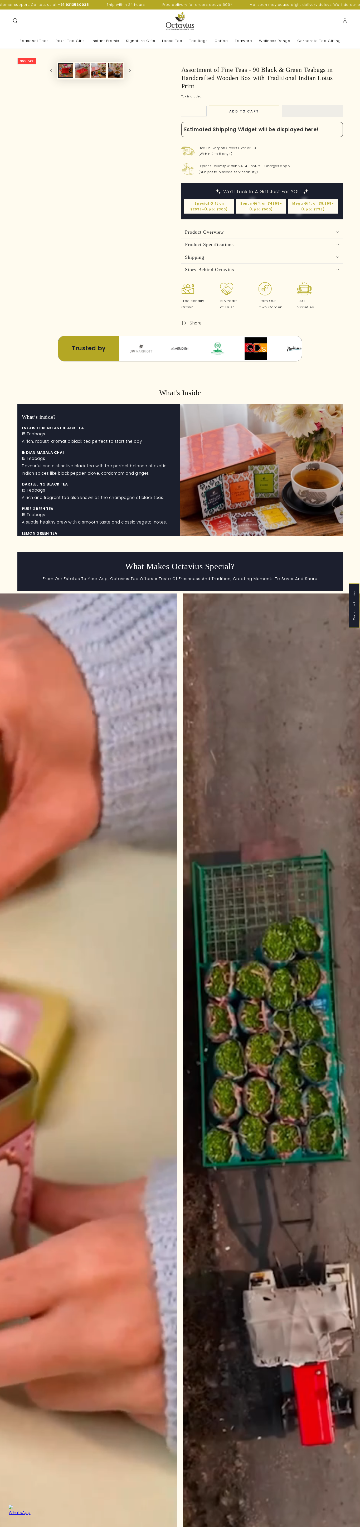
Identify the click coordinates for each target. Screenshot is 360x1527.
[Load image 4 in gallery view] (115, 75)
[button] (312, 111)
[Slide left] (51, 70)
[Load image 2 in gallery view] (82, 75)
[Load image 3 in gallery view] (98, 75)
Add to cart (244, 111)
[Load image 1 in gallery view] (65, 75)
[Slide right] (129, 70)
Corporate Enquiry (354, 605)
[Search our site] (15, 20)
